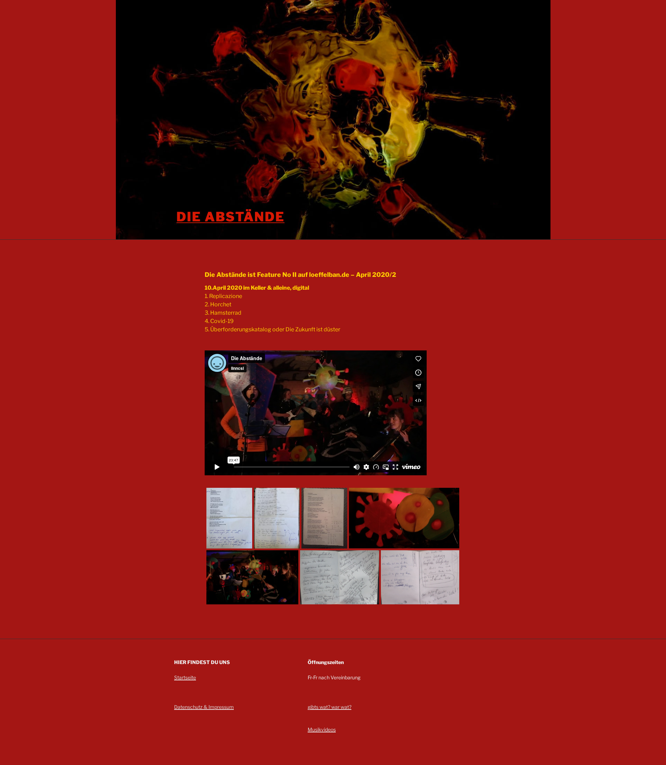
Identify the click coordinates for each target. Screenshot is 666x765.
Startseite (185, 677)
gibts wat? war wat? (329, 707)
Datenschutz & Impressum (204, 707)
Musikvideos (322, 729)
